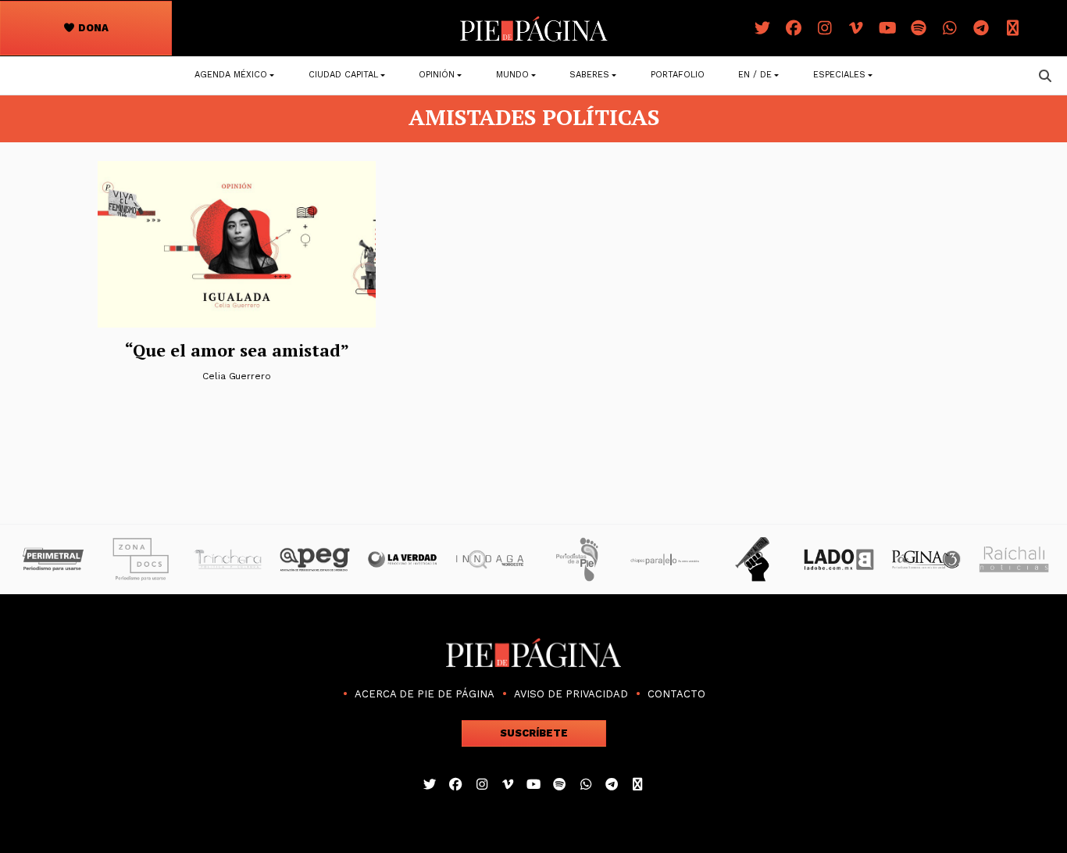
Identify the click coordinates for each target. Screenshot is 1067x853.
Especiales (839, 75)
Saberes (589, 75)
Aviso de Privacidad (571, 694)
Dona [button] (92, 28)
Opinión (437, 75)
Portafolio (678, 75)
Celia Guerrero (236, 376)
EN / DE (755, 75)
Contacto (676, 694)
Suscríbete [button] (534, 733)
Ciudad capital (343, 75)
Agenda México (230, 75)
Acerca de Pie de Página (424, 694)
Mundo (512, 75)
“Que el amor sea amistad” (237, 350)
